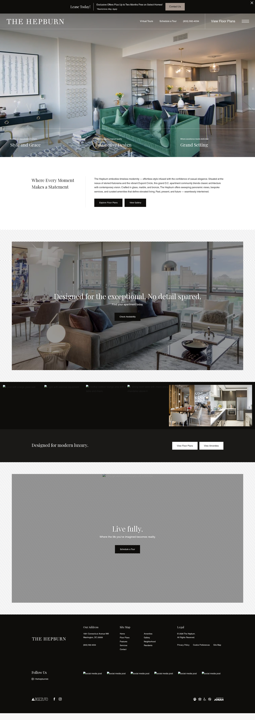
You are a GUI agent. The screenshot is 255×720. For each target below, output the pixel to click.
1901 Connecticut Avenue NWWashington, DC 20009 (96, 636)
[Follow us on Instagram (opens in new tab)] (60, 699)
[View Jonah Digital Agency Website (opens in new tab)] (218, 699)
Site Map (217, 645)
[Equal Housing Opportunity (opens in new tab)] (199, 699)
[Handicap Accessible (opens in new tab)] (204, 699)
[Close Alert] (252, 3)
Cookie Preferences (201, 645)
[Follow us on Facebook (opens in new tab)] (54, 699)
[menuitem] (129, 634)
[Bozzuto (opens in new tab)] (40, 699)
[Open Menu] (245, 21)
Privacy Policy (183, 645)
